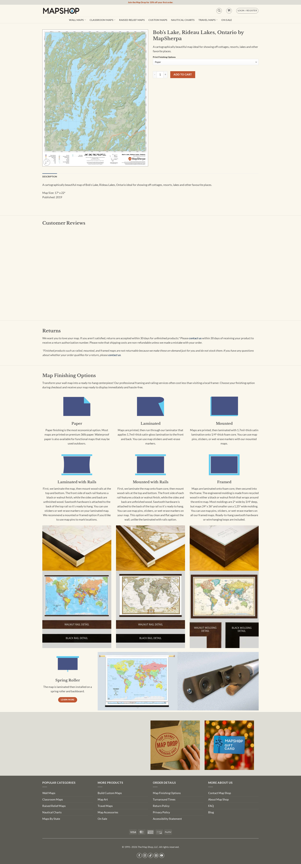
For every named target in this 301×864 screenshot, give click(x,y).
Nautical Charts (183, 20)
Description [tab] (49, 176)
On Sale (226, 20)
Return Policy (161, 806)
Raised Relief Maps (132, 20)
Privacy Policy (161, 812)
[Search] (219, 10)
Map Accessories (108, 812)
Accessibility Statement (167, 818)
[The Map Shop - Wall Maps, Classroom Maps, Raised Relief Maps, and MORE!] (61, 10)
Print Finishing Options (164, 57)
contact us (195, 338)
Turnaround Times (164, 799)
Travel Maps (207, 19)
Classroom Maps (101, 19)
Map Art (103, 799)
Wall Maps (76, 19)
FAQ (211, 806)
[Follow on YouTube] (161, 855)
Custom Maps (157, 20)
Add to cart (183, 74)
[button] (229, 10)
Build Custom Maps (110, 793)
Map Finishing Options (167, 793)
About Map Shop (218, 799)
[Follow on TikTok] (150, 855)
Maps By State (51, 818)
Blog (211, 812)
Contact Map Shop (219, 793)
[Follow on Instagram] (145, 855)
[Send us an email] (156, 855)
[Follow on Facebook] (139, 855)
